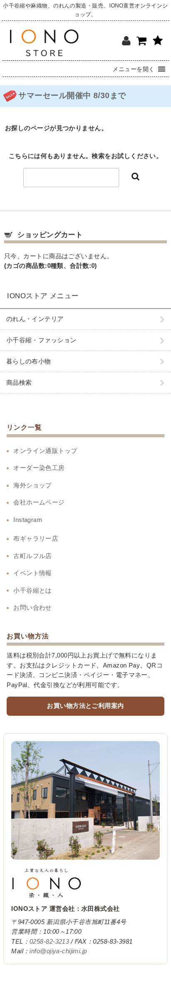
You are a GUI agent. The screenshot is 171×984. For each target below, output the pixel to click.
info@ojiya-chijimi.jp (58, 951)
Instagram (27, 520)
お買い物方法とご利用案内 (85, 705)
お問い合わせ (32, 607)
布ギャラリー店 (35, 538)
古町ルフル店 (32, 556)
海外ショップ (32, 485)
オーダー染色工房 (39, 468)
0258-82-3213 (49, 941)
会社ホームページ (39, 502)
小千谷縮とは (32, 590)
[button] (133, 69)
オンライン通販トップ (45, 450)
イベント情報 (32, 573)
